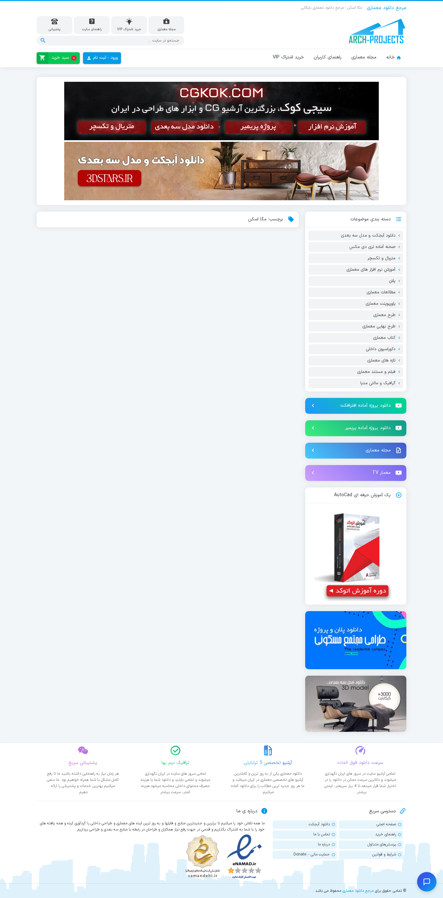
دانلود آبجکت (319, 824)
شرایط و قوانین (384, 854)
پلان (392, 281)
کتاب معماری (384, 338)
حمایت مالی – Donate (311, 854)
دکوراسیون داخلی (380, 349)
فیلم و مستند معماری (376, 372)
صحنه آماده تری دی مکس (372, 247)
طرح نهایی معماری (378, 326)
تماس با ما (321, 834)
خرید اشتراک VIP (288, 57)
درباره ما (324, 844)
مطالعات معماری (380, 292)
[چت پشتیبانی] (427, 882)
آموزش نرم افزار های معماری (370, 269)
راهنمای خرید (385, 834)
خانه (390, 57)
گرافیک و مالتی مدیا (377, 383)
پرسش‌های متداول (381, 844)
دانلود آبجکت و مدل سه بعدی (368, 235)
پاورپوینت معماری (380, 304)
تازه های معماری (381, 360)
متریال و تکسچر (381, 258)
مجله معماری (364, 57)
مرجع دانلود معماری (358, 891)
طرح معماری (384, 315)
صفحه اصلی (386, 824)
